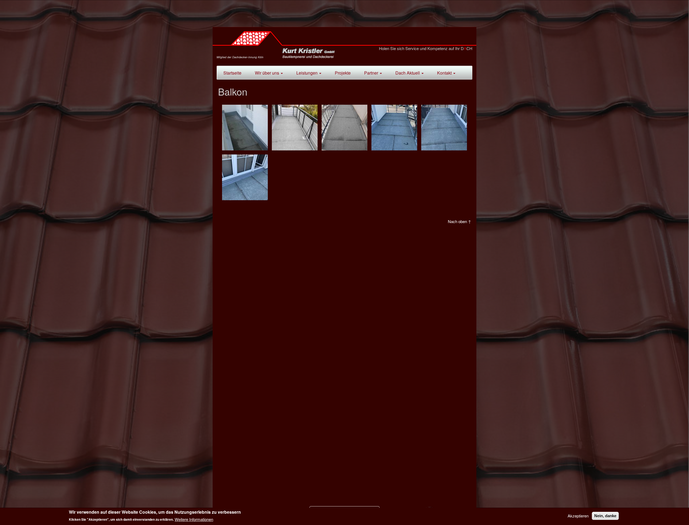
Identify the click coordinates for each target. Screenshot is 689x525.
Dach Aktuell (408, 73)
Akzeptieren (578, 516)
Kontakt (445, 73)
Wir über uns (267, 73)
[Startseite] (278, 46)
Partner (371, 73)
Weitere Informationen (194, 519)
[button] (245, 127)
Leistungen (307, 73)
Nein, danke (605, 515)
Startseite (232, 73)
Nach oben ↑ (459, 221)
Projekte (343, 73)
